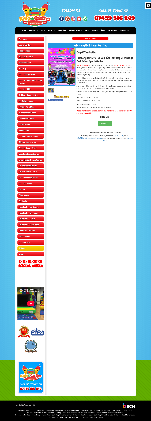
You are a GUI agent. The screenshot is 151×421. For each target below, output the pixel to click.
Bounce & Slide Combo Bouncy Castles (30, 82)
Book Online (104, 123)
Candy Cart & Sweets (27, 230)
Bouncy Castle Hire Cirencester (67, 410)
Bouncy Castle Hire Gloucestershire (118, 410)
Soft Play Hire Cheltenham (62, 415)
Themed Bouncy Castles (28, 142)
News (103, 30)
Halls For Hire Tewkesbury (29, 224)
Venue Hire (62, 30)
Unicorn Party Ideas (26, 118)
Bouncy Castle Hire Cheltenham (42, 410)
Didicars (22, 189)
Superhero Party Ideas (27, 112)
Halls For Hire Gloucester (28, 213)
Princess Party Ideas (26, 106)
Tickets (22, 248)
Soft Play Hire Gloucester (103, 415)
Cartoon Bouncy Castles (28, 171)
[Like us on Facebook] (61, 19)
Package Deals (24, 50)
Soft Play (22, 68)
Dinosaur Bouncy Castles (28, 177)
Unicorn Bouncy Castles (28, 165)
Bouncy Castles (25, 45)
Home (24, 30)
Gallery (94, 30)
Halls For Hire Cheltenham (29, 207)
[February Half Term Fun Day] (61, 66)
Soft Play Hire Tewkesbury (92, 417)
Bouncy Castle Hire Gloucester (91, 410)
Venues (21, 254)
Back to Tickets (90, 38)
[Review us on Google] (67, 19)
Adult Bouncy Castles (27, 74)
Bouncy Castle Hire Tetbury (112, 412)
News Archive (23, 410)
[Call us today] (114, 18)
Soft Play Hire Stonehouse (124, 415)
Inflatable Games (25, 183)
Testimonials (112, 30)
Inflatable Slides (25, 89)
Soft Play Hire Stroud (55, 417)
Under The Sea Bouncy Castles (30, 160)
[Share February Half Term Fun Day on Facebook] (62, 100)
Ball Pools (23, 201)
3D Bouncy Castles (26, 56)
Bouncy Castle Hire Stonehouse (67, 412)
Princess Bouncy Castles (28, 148)
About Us (51, 30)
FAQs (87, 30)
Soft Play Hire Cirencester (83, 415)
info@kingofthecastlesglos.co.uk (89, 138)
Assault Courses (25, 62)
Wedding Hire (24, 130)
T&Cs (43, 30)
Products (33, 30)
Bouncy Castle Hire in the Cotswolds (40, 412)
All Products (23, 39)
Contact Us (124, 30)
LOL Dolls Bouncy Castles (28, 136)
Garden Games (24, 124)
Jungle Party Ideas (26, 101)
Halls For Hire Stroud (27, 218)
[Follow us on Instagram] (73, 19)
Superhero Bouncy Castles (29, 154)
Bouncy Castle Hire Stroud (91, 412)
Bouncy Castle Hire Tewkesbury (27, 415)
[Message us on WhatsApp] (85, 19)
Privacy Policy (46, 415)
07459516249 (118, 136)
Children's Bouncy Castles (28, 95)
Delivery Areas (75, 30)
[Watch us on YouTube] (79, 19)
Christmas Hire (24, 242)
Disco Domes (24, 195)
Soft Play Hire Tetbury (72, 417)
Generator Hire (24, 236)
